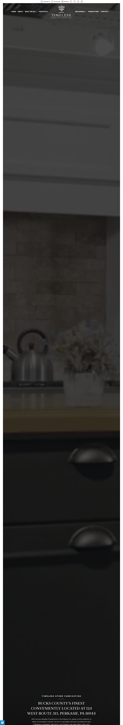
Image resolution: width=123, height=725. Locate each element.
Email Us (66, 1)
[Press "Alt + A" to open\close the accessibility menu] (2, 722)
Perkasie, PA (46, 1)
